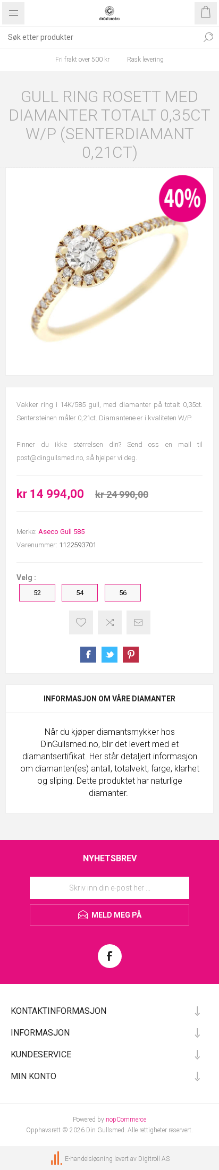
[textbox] (99, 37)
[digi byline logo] (57, 1159)
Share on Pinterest (131, 655)
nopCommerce (126, 1119)
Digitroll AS (154, 1159)
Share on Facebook (88, 655)
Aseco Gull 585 (61, 532)
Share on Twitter (109, 655)
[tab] (109, 698)
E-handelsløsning (89, 1159)
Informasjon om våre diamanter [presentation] (109, 698)
